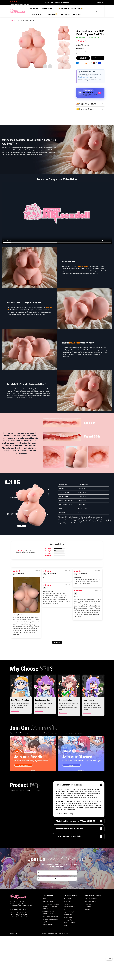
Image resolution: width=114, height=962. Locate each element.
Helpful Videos (46, 922)
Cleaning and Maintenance (50, 916)
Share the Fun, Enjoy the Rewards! (49, 907)
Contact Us (67, 904)
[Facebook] (10, 1)
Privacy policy (68, 920)
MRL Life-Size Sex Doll (91, 899)
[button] (101, 11)
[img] (16, 571)
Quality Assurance (47, 901)
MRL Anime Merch (90, 901)
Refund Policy (68, 917)
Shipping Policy (68, 914)
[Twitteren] (16, 1)
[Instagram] (12, 1)
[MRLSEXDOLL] (17, 11)
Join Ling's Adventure (48, 911)
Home (12, 21)
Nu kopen (97, 58)
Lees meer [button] (16, 634)
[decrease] (78, 52)
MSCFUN (87, 909)
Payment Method (69, 912)
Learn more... (15, 711)
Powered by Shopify (66, 933)
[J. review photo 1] (26, 595)
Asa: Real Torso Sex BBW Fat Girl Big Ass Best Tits (90, 32)
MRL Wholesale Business (49, 914)
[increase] (85, 52)
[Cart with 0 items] (101, 11)
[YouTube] (14, 1)
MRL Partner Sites (47, 924)
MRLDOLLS (88, 904)
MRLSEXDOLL (56, 933)
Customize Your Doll (70, 906)
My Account (67, 899)
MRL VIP (66, 909)
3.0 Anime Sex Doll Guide (50, 919)
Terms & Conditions (69, 922)
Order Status (67, 901)
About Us (45, 899)
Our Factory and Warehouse (50, 904)
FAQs (65, 925)
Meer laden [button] (57, 642)
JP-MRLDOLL (89, 906)
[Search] (90, 11)
